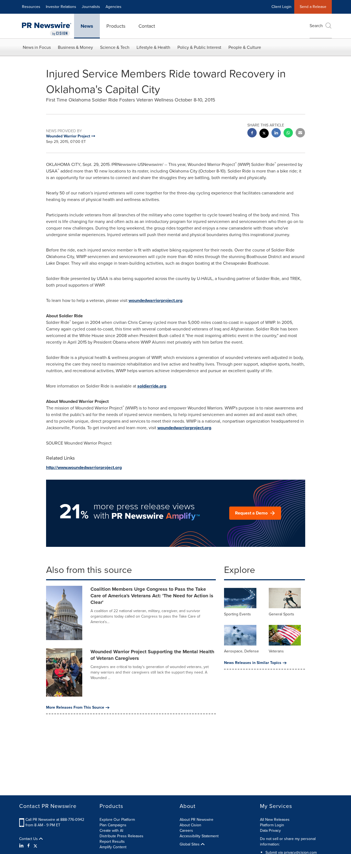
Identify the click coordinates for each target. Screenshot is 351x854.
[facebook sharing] (252, 133)
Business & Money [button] (75, 47)
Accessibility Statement (199, 836)
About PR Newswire (196, 819)
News (87, 26)
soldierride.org (151, 386)
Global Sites (190, 844)
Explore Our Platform (117, 819)
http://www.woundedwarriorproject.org (84, 467)
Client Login (281, 7)
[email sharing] (300, 133)
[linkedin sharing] (276, 133)
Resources (31, 7)
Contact (146, 26)
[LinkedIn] (22, 846)
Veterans (276, 651)
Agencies (113, 7)
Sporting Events (237, 614)
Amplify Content (113, 847)
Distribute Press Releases (121, 836)
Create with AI (111, 830)
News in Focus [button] (37, 47)
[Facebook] (28, 846)
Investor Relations (61, 7)
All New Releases (275, 819)
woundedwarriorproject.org (155, 300)
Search (316, 25)
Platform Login (272, 825)
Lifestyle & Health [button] (153, 47)
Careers (186, 830)
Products (115, 26)
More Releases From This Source (75, 707)
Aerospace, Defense (241, 651)
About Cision (190, 825)
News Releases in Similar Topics (252, 663)
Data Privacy (270, 830)
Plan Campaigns (113, 825)
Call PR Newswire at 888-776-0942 (55, 819)
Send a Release (313, 7)
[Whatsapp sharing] (288, 133)
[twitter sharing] (264, 134)
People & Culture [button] (244, 47)
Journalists (91, 7)
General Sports (281, 614)
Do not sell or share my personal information (288, 841)
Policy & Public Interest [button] (199, 47)
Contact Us (29, 839)
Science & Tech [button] (114, 47)
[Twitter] (35, 846)
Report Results (112, 841)
